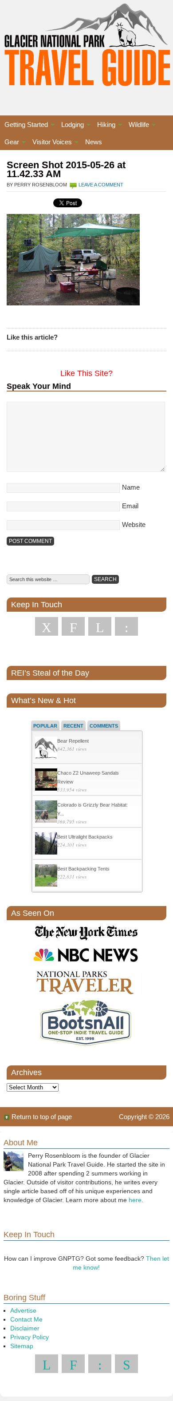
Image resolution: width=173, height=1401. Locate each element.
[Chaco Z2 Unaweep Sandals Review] (46, 780)
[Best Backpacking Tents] (46, 876)
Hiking (104, 126)
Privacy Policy (29, 1337)
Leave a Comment (101, 184)
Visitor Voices (50, 143)
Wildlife (136, 126)
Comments (104, 725)
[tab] (45, 725)
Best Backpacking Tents (83, 868)
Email (130, 506)
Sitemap (21, 1346)
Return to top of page (42, 1116)
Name (131, 487)
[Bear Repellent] (46, 748)
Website (133, 524)
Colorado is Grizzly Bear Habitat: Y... (92, 809)
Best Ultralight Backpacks (85, 836)
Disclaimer (24, 1328)
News (93, 142)
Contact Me (26, 1319)
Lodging (70, 126)
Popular (45, 725)
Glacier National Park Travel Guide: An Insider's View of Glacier (86, 49)
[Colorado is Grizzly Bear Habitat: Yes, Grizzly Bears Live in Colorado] (46, 812)
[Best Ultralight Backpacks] (46, 844)
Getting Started (24, 126)
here (135, 1199)
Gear (9, 143)
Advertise (23, 1310)
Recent (73, 725)
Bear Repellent (73, 741)
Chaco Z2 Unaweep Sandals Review (88, 777)
